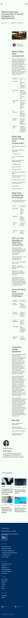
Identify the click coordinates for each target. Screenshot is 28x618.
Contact (3, 584)
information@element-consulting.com (10, 534)
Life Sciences (5, 573)
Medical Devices (5, 567)
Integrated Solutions (6, 546)
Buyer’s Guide (5, 557)
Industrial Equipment (6, 569)
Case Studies (4, 581)
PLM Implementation (6, 554)
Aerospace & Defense (6, 564)
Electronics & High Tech (7, 571)
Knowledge (4, 595)
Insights (3, 597)
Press (3, 586)
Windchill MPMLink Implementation (9, 552)
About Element (5, 579)
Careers (3, 582)
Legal (3, 588)
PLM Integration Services (17, 434)
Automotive (4, 565)
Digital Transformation (6, 548)
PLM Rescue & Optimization (8, 550)
